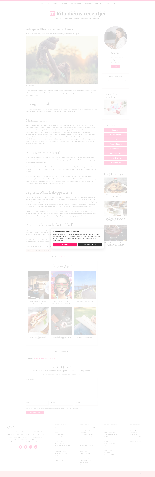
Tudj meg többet (58, 240)
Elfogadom (65, 244)
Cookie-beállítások (90, 244)
